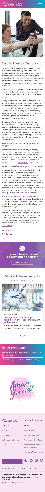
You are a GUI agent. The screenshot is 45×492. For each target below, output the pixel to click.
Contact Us (10, 461)
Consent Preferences (33, 452)
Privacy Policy (34, 468)
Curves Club (7, 435)
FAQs (4, 444)
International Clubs (32, 435)
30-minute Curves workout (14, 196)
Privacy (11, 355)
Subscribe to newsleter (26, 359)
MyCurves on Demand (11, 440)
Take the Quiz (21, 262)
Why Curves (7, 225)
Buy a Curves (29, 430)
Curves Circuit (20, 223)
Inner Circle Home (26, 280)
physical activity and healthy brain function (20, 78)
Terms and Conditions (33, 440)
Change (38, 420)
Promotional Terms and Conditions (32, 445)
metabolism (23, 162)
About (4, 430)
